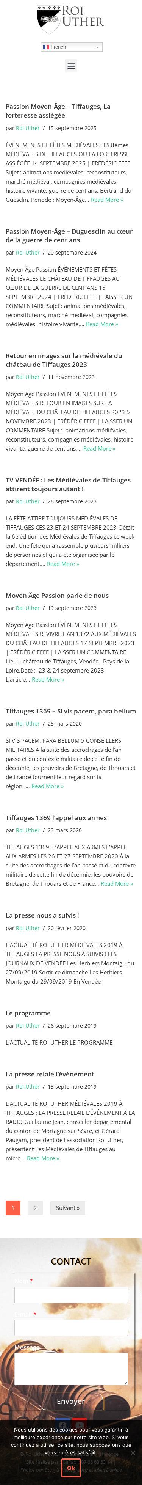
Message (27, 1347)
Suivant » (68, 1208)
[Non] (132, 1453)
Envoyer (71, 1401)
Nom (23, 1281)
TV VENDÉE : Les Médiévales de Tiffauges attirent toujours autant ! (68, 484)
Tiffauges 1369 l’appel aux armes (56, 817)
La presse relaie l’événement (50, 1074)
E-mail (25, 1314)
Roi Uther (28, 128)
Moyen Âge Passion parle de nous (57, 595)
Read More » (107, 199)
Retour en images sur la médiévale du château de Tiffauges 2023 (64, 360)
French (57, 47)
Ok (71, 1468)
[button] (71, 65)
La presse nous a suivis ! (42, 915)
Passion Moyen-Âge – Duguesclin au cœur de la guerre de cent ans (69, 235)
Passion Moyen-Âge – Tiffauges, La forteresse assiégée (58, 110)
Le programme (28, 1013)
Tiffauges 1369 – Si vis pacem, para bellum (71, 711)
